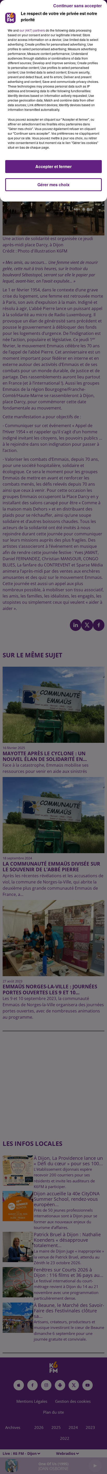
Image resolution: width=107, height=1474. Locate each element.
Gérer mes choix (53, 185)
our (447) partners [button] (32, 30)
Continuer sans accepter (77, 6)
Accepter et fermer (53, 166)
